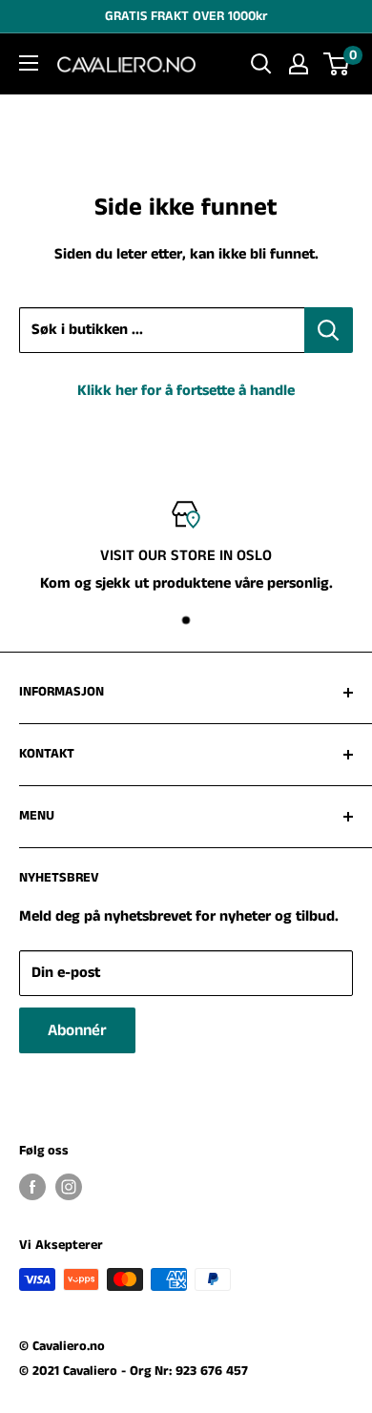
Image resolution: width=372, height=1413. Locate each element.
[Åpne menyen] (28, 63)
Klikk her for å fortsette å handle (186, 391)
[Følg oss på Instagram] (68, 1187)
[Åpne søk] (261, 63)
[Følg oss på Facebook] (32, 1187)
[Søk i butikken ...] (328, 330)
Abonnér (77, 1030)
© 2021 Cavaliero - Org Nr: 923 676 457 (133, 1371)
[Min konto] (298, 63)
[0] (337, 63)
